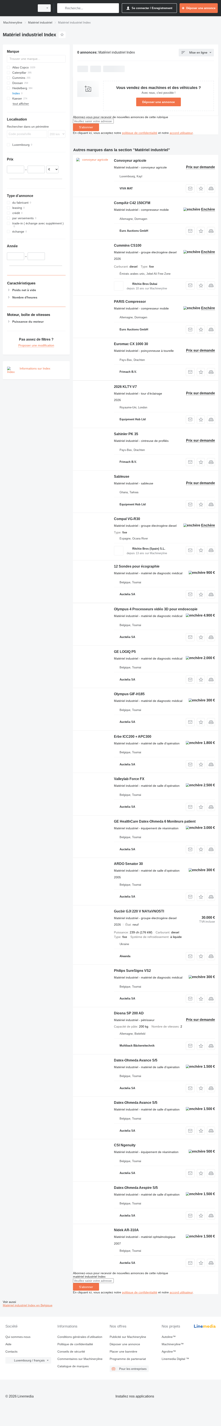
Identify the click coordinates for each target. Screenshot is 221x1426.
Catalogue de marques (73, 1366)
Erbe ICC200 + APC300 (132, 736)
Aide (8, 1344)
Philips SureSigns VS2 (132, 970)
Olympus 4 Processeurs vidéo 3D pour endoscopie (155, 609)
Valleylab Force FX (129, 779)
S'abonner (86, 127)
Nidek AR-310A (126, 1230)
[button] (201, 188)
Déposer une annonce (158, 102)
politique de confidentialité (139, 133)
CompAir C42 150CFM (132, 203)
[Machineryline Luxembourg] (18, 8)
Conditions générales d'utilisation (79, 1337)
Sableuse (121, 476)
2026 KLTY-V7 (125, 387)
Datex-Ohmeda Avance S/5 (135, 1060)
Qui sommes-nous (17, 1337)
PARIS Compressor (130, 301)
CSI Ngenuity (125, 1145)
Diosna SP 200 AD (129, 1013)
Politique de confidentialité (75, 1344)
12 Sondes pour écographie (136, 566)
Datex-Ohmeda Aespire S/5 (136, 1188)
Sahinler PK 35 (126, 434)
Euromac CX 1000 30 (131, 344)
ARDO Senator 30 (128, 864)
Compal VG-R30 (127, 519)
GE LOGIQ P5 (125, 652)
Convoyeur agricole (130, 160)
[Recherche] (61, 8)
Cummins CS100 (127, 245)
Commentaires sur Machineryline (80, 1359)
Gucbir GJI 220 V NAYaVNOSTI (139, 911)
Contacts (11, 1351)
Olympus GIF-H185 (129, 694)
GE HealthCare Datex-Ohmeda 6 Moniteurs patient (155, 821)
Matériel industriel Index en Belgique (27, 1305)
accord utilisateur (181, 133)
